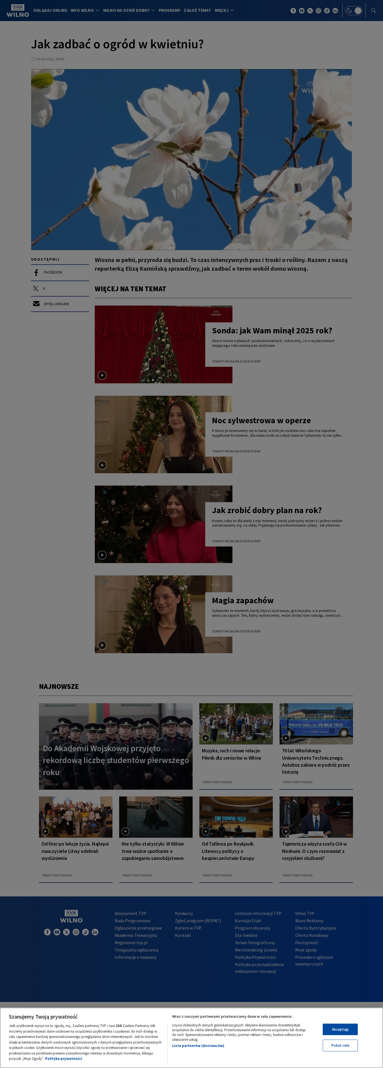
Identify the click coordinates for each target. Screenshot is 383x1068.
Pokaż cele (340, 1045)
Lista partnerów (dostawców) (198, 1045)
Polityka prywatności (63, 1058)
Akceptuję (340, 1029)
